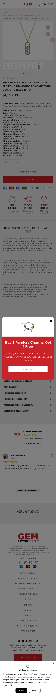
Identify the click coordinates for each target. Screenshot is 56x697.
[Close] (53, 663)
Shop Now (28, 369)
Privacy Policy (8, 685)
